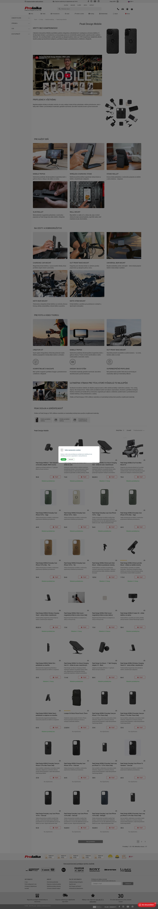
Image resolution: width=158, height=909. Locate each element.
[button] (155, 903)
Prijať (63, 459)
